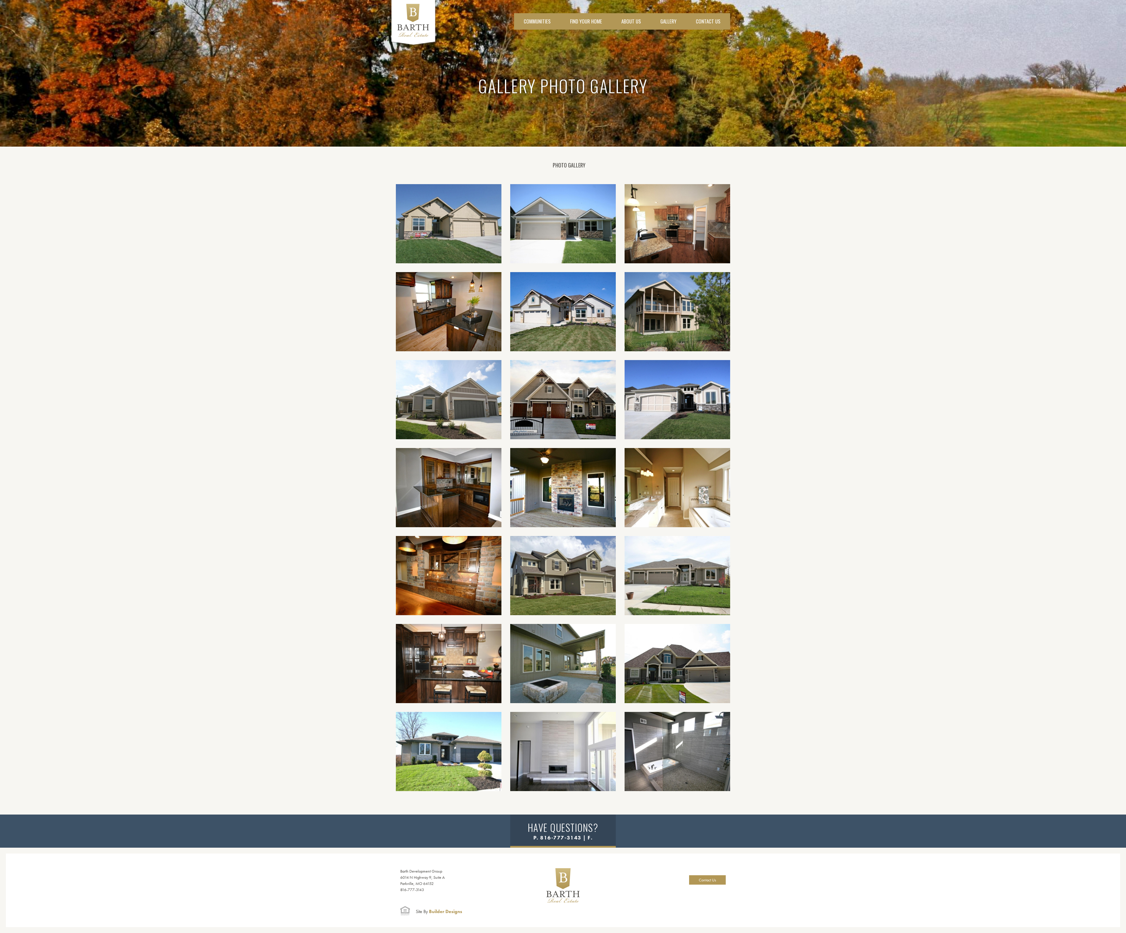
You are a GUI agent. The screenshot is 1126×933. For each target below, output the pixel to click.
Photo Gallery (569, 165)
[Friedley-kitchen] (677, 223)
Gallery (668, 21)
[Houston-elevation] (448, 399)
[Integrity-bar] (448, 311)
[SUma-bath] (677, 751)
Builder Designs (439, 911)
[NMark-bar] (448, 575)
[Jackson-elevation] (563, 399)
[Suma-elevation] (448, 751)
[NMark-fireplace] (563, 487)
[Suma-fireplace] (563, 751)
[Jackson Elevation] (677, 399)
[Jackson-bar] (448, 487)
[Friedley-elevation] (563, 223)
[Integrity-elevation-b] (563, 311)
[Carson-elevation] (677, 663)
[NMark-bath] (677, 487)
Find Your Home (586, 21)
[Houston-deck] (677, 311)
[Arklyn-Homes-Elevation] (677, 575)
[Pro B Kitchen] (448, 663)
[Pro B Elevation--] (448, 223)
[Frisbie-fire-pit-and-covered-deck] (563, 663)
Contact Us (708, 21)
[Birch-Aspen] (563, 575)
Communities (537, 21)
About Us (631, 21)
